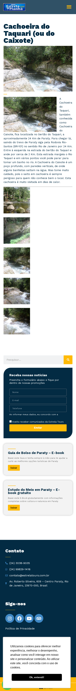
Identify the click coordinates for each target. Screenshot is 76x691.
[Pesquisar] (68, 359)
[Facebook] (19, 618)
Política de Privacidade (21, 417)
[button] (69, 7)
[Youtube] (29, 618)
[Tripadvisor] (38, 618)
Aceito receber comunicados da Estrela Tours (38, 421)
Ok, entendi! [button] (36, 677)
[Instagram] (9, 618)
